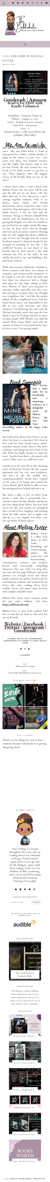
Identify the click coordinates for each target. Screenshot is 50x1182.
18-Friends (11, 639)
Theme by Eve (39, 1178)
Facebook (33, 624)
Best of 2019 (22, 639)
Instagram (33, 627)
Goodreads (15, 99)
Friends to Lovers (30, 641)
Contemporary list (12, 641)
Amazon (37, 99)
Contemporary (35, 639)
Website (12, 624)
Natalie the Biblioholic (21, 1178)
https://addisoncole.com (16, 604)
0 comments (25, 655)
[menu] (4, 3)
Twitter (12, 627)
